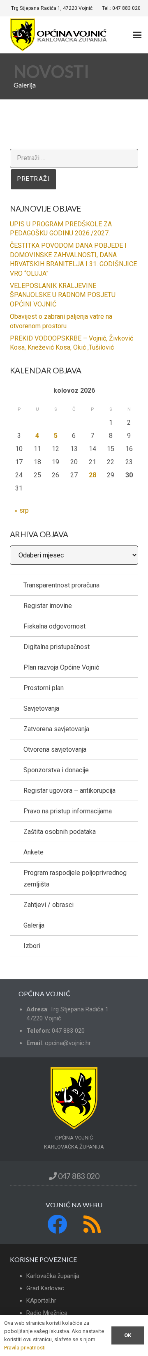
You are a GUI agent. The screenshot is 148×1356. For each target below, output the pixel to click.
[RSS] (92, 1224)
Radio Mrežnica (46, 1313)
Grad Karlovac (45, 1288)
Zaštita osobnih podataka (59, 832)
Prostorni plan (43, 688)
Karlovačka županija (52, 1276)
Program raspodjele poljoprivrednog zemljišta (75, 878)
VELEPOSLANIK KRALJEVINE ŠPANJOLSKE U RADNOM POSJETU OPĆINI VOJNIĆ (63, 295)
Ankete (33, 852)
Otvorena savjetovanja (54, 749)
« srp (21, 510)
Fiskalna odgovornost (54, 626)
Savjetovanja (41, 708)
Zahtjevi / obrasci (48, 905)
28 (92, 475)
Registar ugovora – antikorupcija (69, 790)
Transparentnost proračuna (61, 585)
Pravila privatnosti (25, 1347)
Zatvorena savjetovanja (56, 729)
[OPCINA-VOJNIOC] (59, 34)
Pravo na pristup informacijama (67, 811)
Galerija (33, 925)
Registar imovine (47, 606)
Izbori (31, 946)
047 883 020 (77, 1176)
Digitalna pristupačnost (56, 647)
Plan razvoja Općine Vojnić (61, 667)
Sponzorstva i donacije (56, 770)
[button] (137, 35)
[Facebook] (57, 1224)
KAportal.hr (41, 1300)
